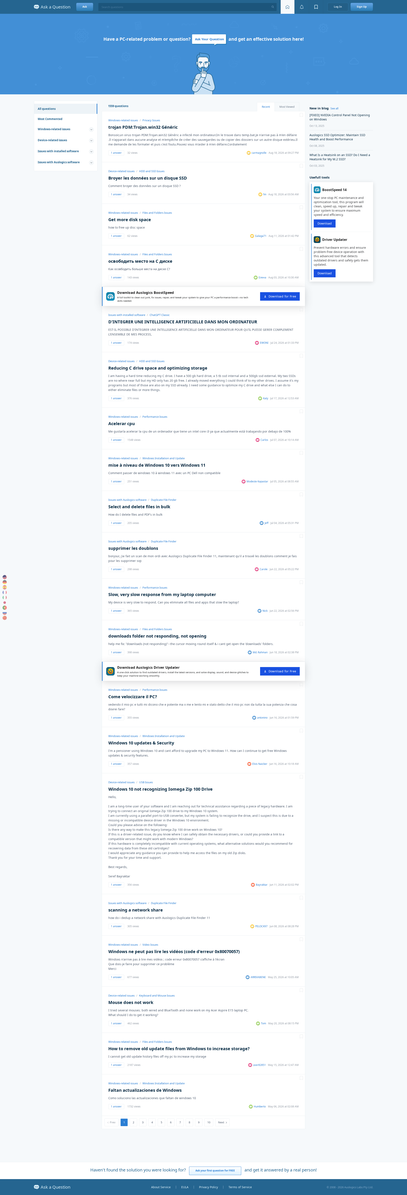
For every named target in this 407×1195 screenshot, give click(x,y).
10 (208, 1122)
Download (325, 223)
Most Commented (50, 119)
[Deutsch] (5, 582)
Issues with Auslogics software (59, 162)
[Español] (5, 587)
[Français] (5, 592)
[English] (5, 577)
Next (221, 1122)
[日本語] (5, 602)
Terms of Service (240, 1187)
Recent (266, 107)
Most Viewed (286, 107)
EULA (184, 1187)
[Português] (5, 608)
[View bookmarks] (316, 7)
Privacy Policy (208, 1187)
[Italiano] (5, 597)
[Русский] (5, 613)
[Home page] (287, 7)
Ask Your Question (209, 39)
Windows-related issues (54, 129)
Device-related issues (52, 140)
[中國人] (5, 618)
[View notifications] (301, 7)
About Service (161, 1187)
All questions (47, 109)
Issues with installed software (58, 151)
